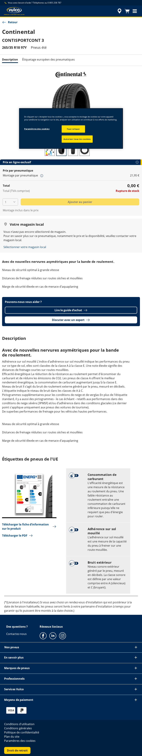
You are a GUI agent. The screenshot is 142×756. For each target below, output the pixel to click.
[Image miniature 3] (73, 150)
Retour (12, 22)
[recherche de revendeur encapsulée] (119, 11)
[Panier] (127, 11)
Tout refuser (73, 129)
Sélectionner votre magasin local (24, 247)
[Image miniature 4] (84, 150)
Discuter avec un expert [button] (68, 320)
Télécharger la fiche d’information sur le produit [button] (25, 526)
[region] (71, 128)
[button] (135, 11)
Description (10, 59)
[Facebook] (43, 635)
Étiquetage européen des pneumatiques (48, 59)
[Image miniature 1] (50, 150)
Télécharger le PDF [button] (14, 535)
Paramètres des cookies (37, 128)
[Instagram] (62, 635)
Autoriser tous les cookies (77, 139)
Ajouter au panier (80, 202)
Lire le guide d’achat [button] (68, 310)
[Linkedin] (52, 635)
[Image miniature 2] (61, 150)
